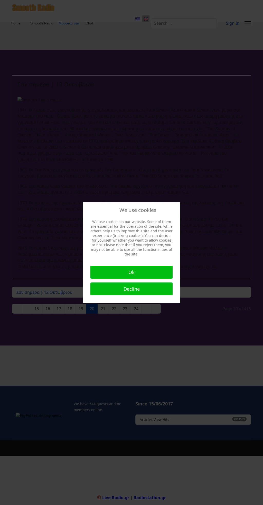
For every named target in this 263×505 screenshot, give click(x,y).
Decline (132, 289)
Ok (131, 272)
